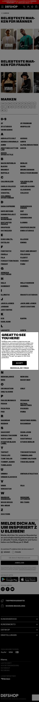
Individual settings (19, 368)
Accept (19, 363)
